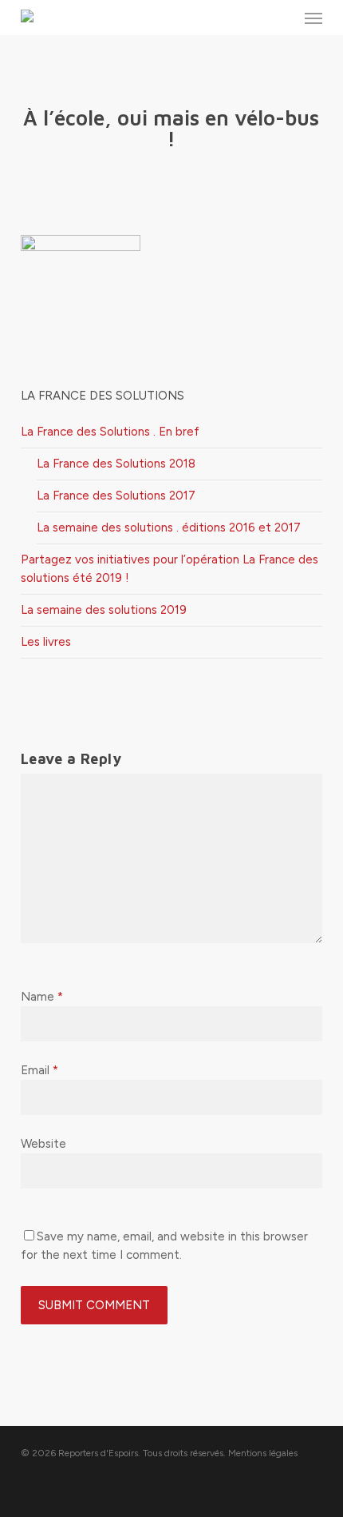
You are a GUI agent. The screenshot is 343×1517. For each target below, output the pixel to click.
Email (39, 1070)
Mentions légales (263, 1453)
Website (43, 1144)
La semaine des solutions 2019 (104, 610)
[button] (313, 18)
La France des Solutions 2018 (116, 463)
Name (42, 996)
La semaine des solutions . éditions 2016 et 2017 (169, 527)
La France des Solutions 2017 (116, 495)
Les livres (46, 642)
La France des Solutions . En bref (110, 431)
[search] (281, 18)
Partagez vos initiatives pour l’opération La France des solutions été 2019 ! (169, 568)
